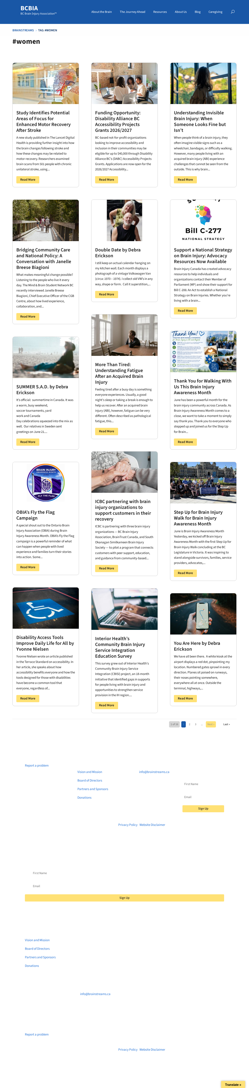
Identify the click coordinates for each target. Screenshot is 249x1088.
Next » (210, 724)
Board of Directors (89, 780)
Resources (160, 12)
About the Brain (101, 12)
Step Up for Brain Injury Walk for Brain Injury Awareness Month (198, 518)
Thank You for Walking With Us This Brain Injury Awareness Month (202, 386)
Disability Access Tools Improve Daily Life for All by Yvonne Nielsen (45, 643)
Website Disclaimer (152, 825)
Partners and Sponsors (92, 789)
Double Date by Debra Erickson (118, 252)
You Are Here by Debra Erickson (197, 646)
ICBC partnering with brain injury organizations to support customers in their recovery (123, 510)
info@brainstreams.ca (154, 772)
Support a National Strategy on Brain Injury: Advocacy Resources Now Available (203, 255)
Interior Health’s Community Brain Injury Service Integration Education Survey (120, 647)
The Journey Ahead (132, 12)
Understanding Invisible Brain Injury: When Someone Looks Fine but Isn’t (200, 121)
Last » (226, 724)
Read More (27, 179)
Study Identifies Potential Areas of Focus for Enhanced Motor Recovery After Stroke (43, 121)
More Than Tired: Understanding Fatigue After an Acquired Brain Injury (119, 373)
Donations (84, 797)
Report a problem (37, 765)
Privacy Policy (128, 825)
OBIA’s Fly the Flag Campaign (35, 515)
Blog (198, 12)
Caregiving (215, 12)
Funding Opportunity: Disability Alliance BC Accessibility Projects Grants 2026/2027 (118, 121)
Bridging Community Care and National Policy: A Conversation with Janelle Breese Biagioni (43, 258)
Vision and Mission (89, 772)
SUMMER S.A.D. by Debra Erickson (42, 389)
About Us (181, 12)
